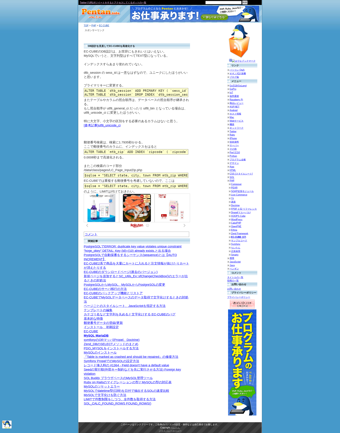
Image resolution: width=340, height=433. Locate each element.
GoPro (233, 89)
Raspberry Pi (236, 99)
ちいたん (235, 247)
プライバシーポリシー (238, 297)
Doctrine (235, 205)
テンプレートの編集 (98, 310)
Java (232, 265)
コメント (91, 234)
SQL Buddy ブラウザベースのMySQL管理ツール (118, 378)
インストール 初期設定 (101, 327)
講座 (233, 201)
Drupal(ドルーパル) (241, 212)
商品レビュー (236, 103)
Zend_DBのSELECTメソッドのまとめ (111, 344)
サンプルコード (239, 240)
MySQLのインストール (100, 352)
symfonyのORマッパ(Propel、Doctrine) (112, 340)
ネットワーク (236, 128)
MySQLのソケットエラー (102, 386)
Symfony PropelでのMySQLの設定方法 (111, 361)
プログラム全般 (238, 159)
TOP (86, 25)
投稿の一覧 (233, 280)
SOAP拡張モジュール (242, 191)
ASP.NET (234, 106)
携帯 (232, 258)
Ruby (232, 134)
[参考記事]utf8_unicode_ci (102, 125)
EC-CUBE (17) (238, 237)
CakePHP (236, 223)
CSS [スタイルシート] (241, 173)
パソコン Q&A (237, 70)
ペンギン (234, 268)
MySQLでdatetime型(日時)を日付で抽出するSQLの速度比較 (126, 391)
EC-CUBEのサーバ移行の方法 (105, 289)
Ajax (232, 166)
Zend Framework (239, 233)
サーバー (234, 145)
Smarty (235, 254)
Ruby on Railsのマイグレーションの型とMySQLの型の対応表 (128, 382)
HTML (233, 170)
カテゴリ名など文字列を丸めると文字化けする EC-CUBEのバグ (129, 314)
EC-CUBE (104, 25)
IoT (231, 92)
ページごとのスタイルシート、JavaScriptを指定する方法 (125, 306)
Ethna (234, 230)
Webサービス (236, 121)
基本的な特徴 (93, 318)
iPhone (233, 138)
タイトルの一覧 (235, 277)
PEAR (234, 187)
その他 (233, 149)
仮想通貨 (234, 96)
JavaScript (235, 261)
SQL (232, 177)
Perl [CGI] (235, 152)
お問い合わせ (234, 288)
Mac (232, 117)
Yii (232, 198)
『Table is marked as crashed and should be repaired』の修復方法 (131, 357)
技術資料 (234, 142)
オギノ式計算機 (238, 73)
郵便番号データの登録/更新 (103, 323)
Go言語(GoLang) (238, 85)
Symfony (235, 244)
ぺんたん (175, 427)
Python (233, 156)
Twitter (233, 131)
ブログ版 (234, 77)
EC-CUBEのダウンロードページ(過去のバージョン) (121, 272)
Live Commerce (239, 194)
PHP (93, 25)
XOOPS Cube (238, 216)
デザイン (234, 163)
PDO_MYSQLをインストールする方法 (111, 348)
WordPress (236, 219)
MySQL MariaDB (96, 335)
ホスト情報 (235, 113)
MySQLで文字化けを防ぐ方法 (105, 395)
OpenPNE (236, 226)
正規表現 (235, 251)
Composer (236, 184)
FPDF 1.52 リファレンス (244, 209)
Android (233, 110)
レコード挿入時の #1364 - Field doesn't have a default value (126, 365)
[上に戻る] (7, 427)
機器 (232, 124)
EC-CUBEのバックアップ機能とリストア (113, 293)
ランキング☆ (87, 2)
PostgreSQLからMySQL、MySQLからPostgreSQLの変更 (124, 284)
